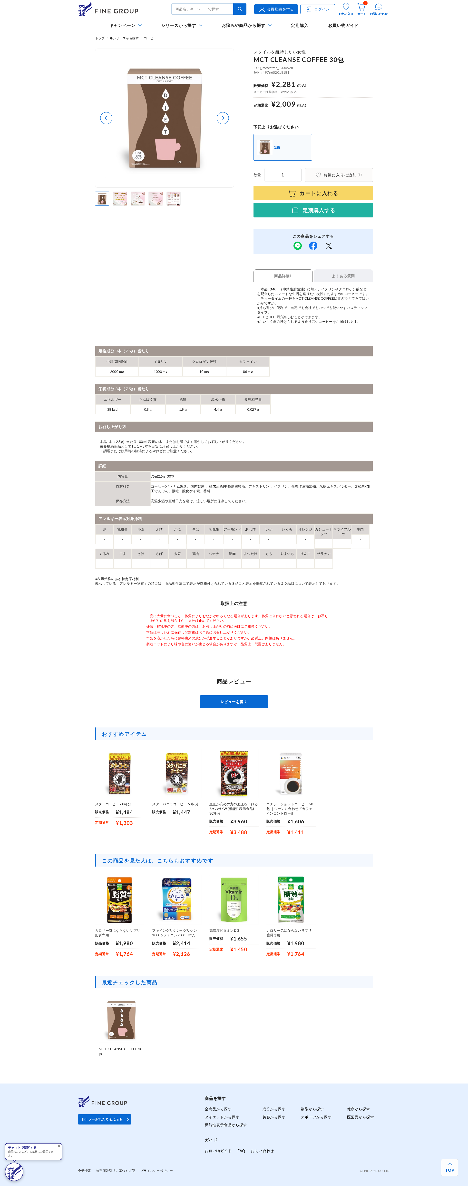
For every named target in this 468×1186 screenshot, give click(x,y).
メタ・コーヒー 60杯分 (113, 804)
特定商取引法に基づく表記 (115, 1171)
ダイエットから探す (222, 1117)
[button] (106, 118)
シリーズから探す (178, 25)
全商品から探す (218, 1109)
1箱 (277, 147)
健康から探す (358, 1109)
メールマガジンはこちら (105, 1119)
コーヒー (150, 38)
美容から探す (274, 1117)
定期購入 (300, 25)
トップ (100, 38)
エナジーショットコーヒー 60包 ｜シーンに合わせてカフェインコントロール (289, 808)
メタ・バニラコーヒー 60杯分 (175, 804)
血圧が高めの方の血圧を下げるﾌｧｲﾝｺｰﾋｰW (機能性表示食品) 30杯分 (233, 808)
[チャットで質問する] (14, 1172)
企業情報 (84, 1171)
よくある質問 (343, 276)
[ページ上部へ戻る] (449, 1167)
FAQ (241, 1150)
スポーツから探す (316, 1117)
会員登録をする (280, 9)
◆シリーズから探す (124, 38)
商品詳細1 (283, 276)
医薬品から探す (360, 1117)
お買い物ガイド (343, 25)
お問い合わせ (262, 1150)
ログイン (322, 9)
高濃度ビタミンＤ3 (224, 930)
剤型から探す (312, 1109)
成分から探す (274, 1109)
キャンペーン (122, 25)
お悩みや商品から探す (243, 25)
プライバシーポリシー (156, 1171)
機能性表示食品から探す (226, 1125)
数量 (257, 175)
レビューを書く (234, 701)
